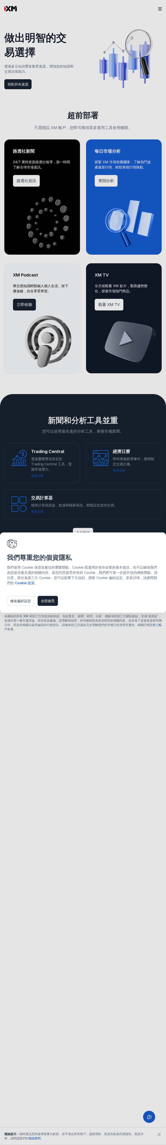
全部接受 (48, 601)
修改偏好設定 (20, 601)
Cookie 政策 (25, 583)
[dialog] (83, 572)
